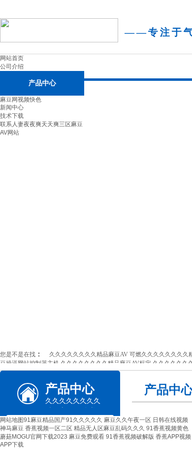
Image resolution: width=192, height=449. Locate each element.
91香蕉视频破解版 (130, 436)
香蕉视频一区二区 (48, 428)
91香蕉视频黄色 (167, 428)
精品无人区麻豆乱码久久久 (109, 428)
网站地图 (12, 419)
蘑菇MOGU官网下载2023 (33, 436)
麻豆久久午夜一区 (127, 419)
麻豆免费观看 (86, 436)
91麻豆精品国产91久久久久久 (63, 419)
